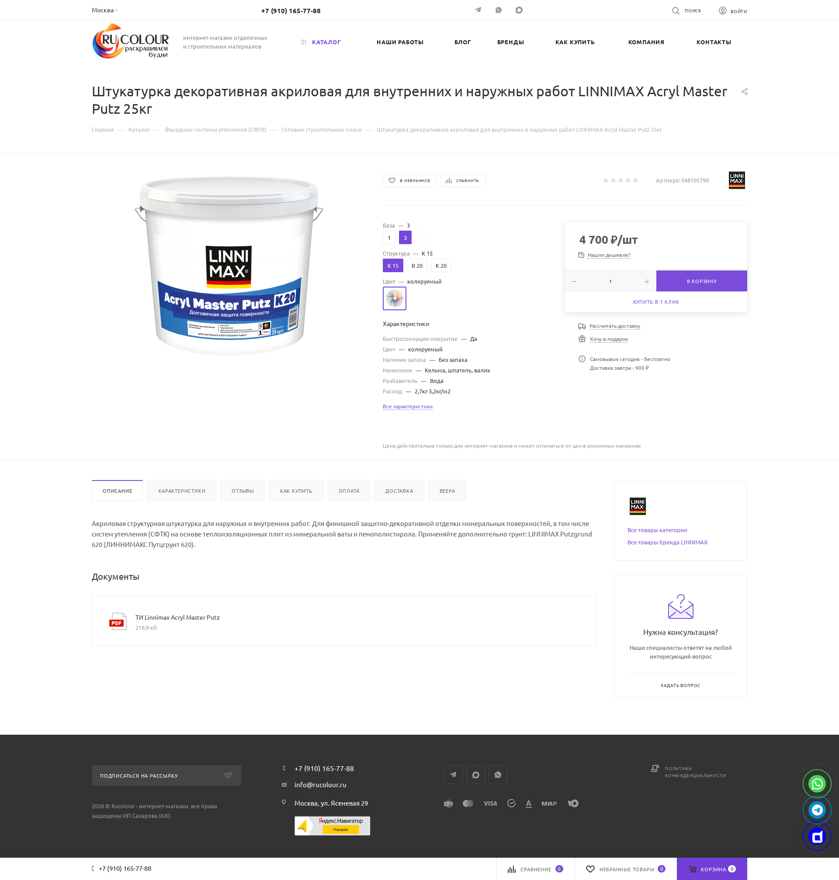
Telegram (453, 774)
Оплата (349, 490)
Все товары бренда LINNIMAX (667, 542)
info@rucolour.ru (321, 784)
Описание (117, 490)
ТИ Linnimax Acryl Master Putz (177, 617)
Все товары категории (657, 529)
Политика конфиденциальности (695, 771)
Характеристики (181, 490)
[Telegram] (479, 10)
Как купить (296, 490)
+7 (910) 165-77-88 (291, 10)
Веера (447, 490)
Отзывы (243, 490)
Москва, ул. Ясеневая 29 (331, 803)
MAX (520, 10)
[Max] (817, 836)
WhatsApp (499, 10)
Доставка (399, 490)
